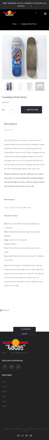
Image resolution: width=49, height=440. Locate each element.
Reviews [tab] (8, 129)
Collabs (4, 392)
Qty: (3, 110)
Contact (4, 406)
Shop (3, 382)
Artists (4, 387)
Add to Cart (32, 110)
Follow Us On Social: (12, 361)
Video (4, 396)
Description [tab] (10, 123)
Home (15, 24)
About (4, 401)
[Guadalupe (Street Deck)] (9, 86)
